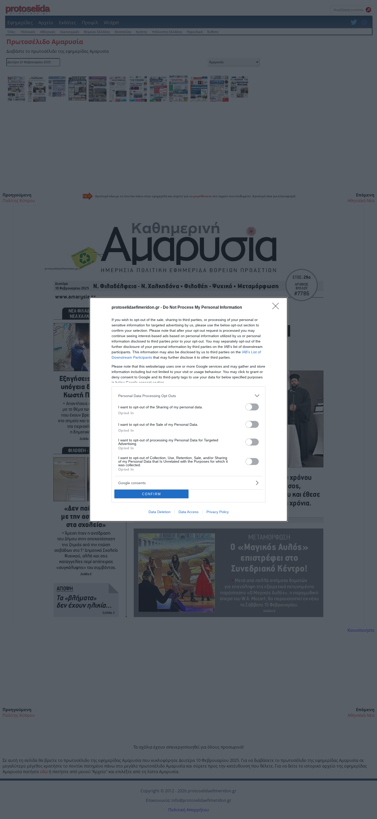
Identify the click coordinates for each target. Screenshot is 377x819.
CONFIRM (151, 494)
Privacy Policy (217, 512)
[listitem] (188, 395)
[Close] (277, 308)
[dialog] (188, 409)
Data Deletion (159, 512)
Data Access (188, 512)
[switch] (252, 406)
